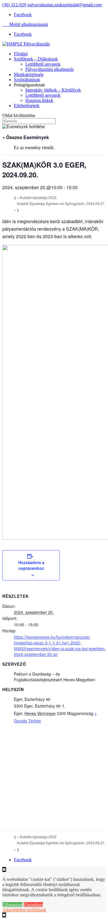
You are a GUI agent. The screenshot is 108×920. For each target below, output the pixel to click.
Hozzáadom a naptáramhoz (31, 565)
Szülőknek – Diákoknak (36, 58)
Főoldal (21, 53)
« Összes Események (25, 137)
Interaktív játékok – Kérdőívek (53, 90)
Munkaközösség (28, 74)
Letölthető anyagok (42, 64)
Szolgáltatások (27, 79)
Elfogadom (12, 904)
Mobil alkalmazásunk (25, 24)
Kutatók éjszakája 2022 (36, 197)
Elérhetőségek (26, 105)
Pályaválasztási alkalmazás (49, 69)
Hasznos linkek (39, 100)
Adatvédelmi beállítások (24, 909)
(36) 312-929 (14, 4)
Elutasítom (33, 904)
